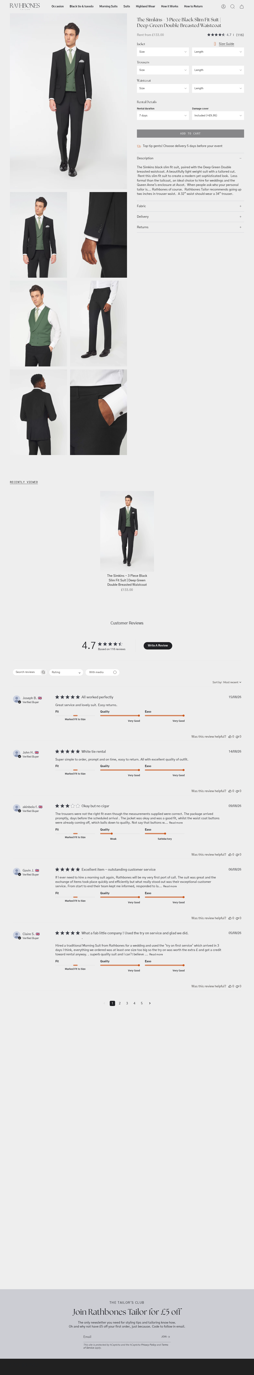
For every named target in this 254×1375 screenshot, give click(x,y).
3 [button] (127, 1003)
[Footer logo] (25, 1366)
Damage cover (200, 108)
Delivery (143, 216)
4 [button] (134, 1003)
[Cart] (241, 6)
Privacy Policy (148, 1345)
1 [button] (112, 1003)
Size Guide (226, 43)
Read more (176, 822)
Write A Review (158, 645)
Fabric (141, 206)
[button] (58, 6)
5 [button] (142, 1003)
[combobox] (66, 672)
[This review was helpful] (230, 737)
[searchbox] (26, 672)
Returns (142, 227)
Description (145, 158)
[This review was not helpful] (237, 737)
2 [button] (120, 1003)
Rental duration (145, 108)
